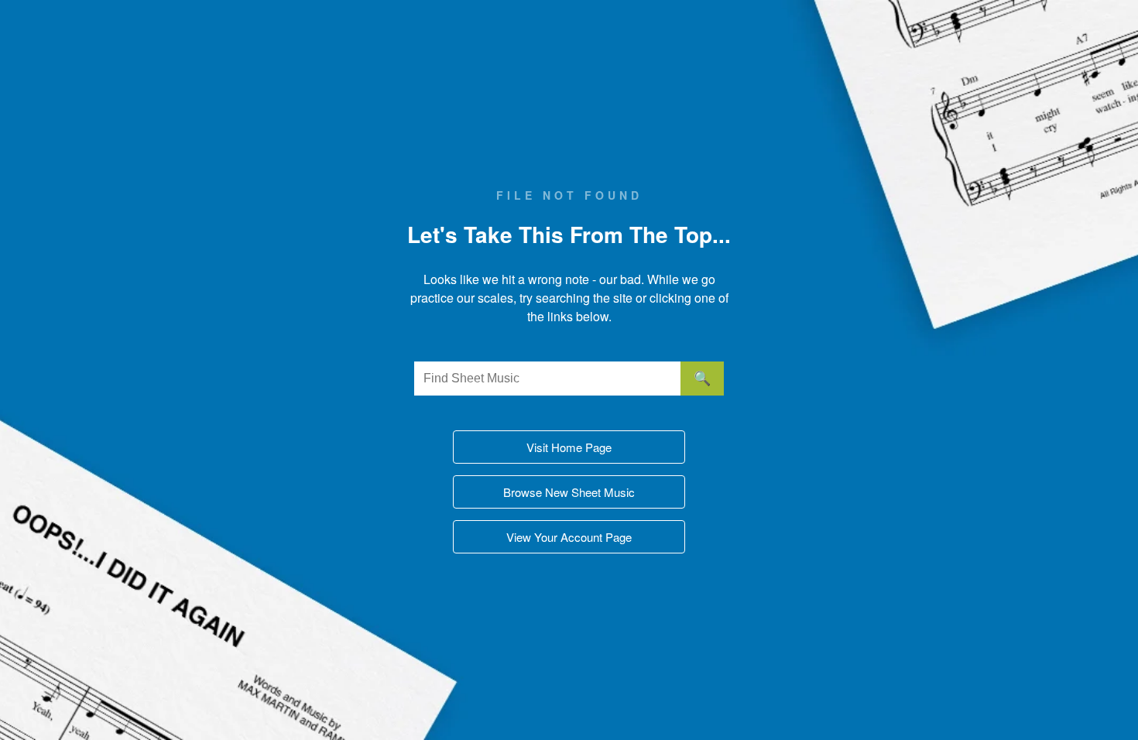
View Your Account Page (569, 537)
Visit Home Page (569, 447)
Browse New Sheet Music (569, 492)
